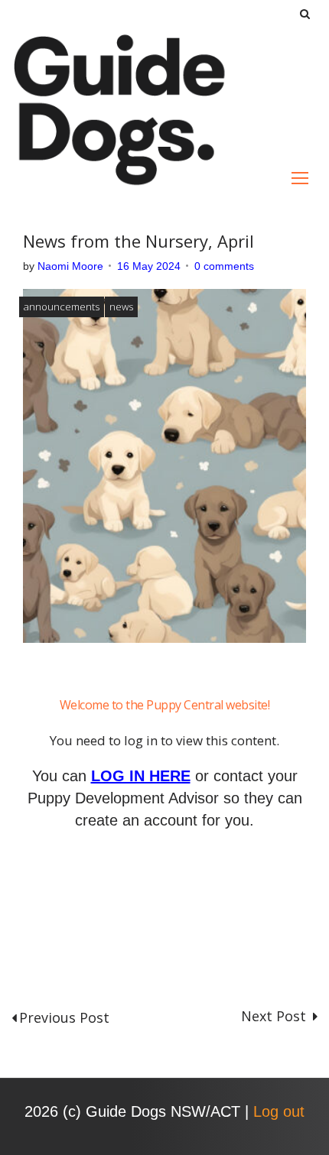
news (121, 306)
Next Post (275, 1016)
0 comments (224, 266)
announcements (61, 306)
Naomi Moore (70, 266)
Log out (279, 1111)
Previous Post (64, 1017)
